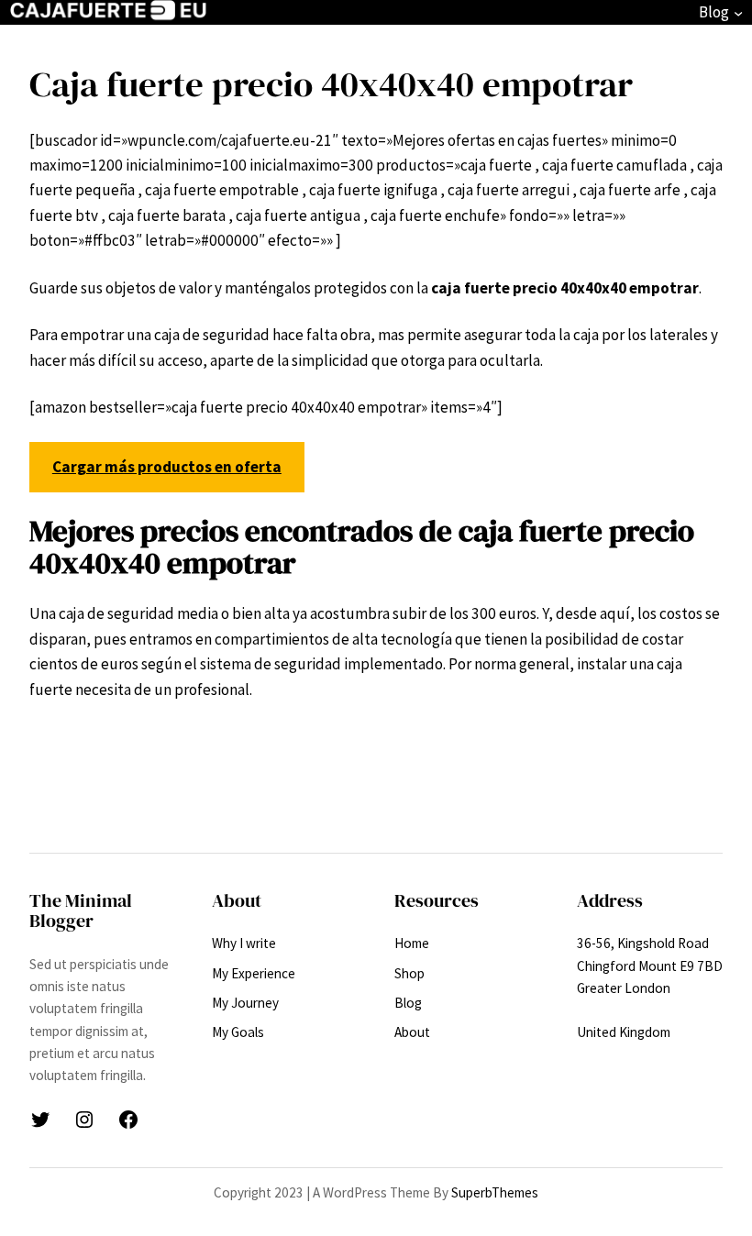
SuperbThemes (494, 1192)
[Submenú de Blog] (738, 12)
